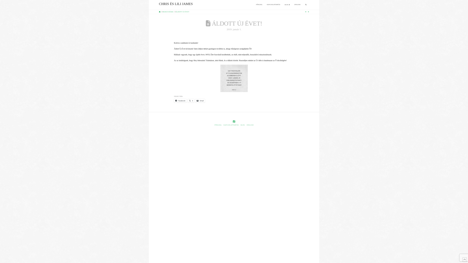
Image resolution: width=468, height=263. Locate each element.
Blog (243, 125)
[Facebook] (234, 121)
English (250, 125)
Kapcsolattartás (231, 125)
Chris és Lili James (176, 4)
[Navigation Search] (306, 5)
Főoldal (218, 125)
